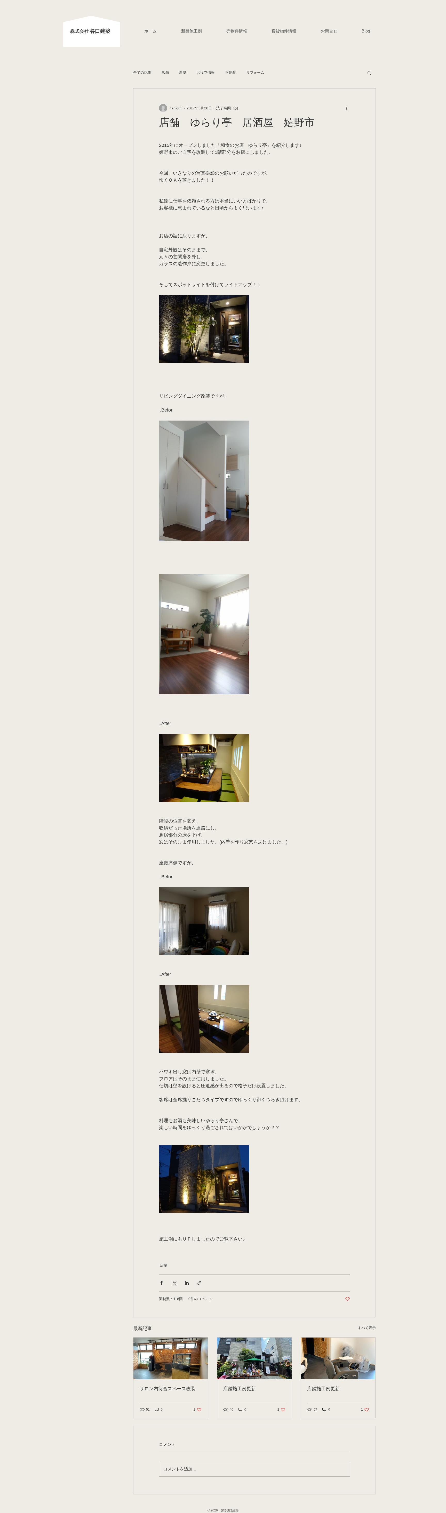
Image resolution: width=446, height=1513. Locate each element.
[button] (369, 73)
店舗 (165, 72)
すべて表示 (367, 1328)
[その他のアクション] (347, 108)
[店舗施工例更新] (254, 1358)
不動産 (230, 72)
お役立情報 (206, 72)
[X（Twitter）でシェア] (174, 1283)
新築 (182, 72)
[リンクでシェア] (199, 1283)
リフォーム (255, 72)
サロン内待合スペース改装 (167, 1389)
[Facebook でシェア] (161, 1283)
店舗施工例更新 (239, 1389)
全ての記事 (142, 72)
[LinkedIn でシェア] (186, 1283)
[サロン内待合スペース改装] (170, 1358)
